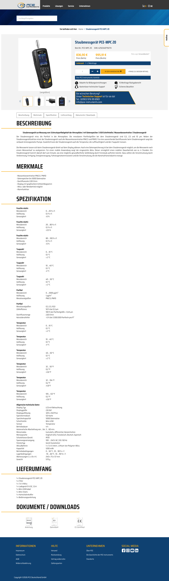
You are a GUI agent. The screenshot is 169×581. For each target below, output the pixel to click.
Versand (54, 550)
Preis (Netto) (81, 58)
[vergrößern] (45, 92)
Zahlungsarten (56, 563)
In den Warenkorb (112, 71)
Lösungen (59, 6)
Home (80, 29)
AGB (17, 559)
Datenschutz (20, 554)
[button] (20, 101)
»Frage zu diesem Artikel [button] (138, 71)
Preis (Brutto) (101, 58)
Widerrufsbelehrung (23, 563)
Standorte (90, 559)
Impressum (20, 550)
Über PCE (89, 550)
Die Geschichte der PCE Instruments (99, 554)
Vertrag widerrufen (58, 559)
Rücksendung (56, 554)
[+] (97, 71)
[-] (92, 71)
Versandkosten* (143, 54)
